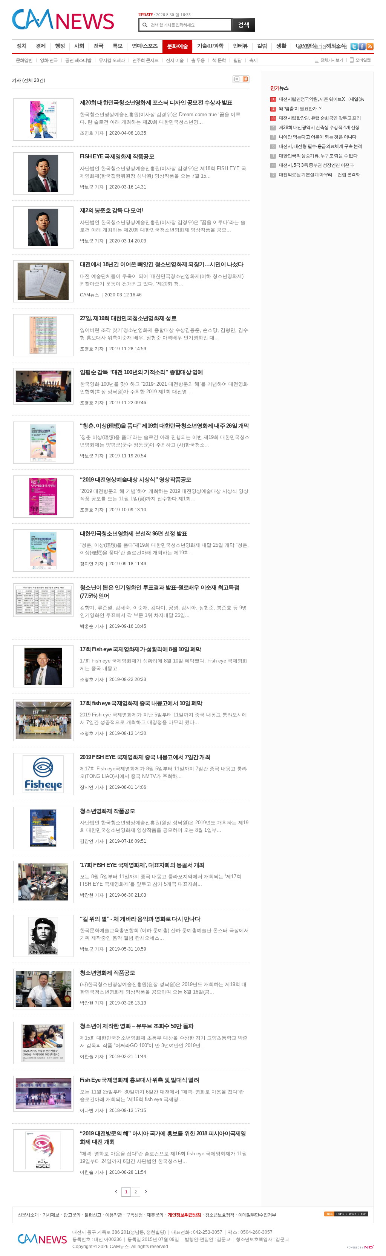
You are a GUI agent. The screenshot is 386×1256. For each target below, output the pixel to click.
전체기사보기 (331, 60)
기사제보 (51, 1215)
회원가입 (339, 46)
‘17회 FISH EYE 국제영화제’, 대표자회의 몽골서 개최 (142, 865)
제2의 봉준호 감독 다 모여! (111, 210)
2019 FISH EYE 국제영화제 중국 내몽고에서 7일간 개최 (145, 757)
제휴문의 (155, 1215)
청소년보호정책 (219, 1215)
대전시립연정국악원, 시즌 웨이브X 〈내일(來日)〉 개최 (321, 100)
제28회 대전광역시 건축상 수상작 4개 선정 (319, 127)
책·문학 (219, 60)
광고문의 (71, 1215)
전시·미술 (175, 60)
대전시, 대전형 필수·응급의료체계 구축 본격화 (320, 147)
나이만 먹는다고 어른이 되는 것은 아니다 (318, 137)
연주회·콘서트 (145, 60)
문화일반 (24, 60)
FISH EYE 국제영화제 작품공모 (117, 156)
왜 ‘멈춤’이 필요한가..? (300, 108)
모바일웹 (363, 60)
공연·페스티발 (78, 60)
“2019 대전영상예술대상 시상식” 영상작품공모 (135, 479)
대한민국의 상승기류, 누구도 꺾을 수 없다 (318, 155)
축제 (253, 60)
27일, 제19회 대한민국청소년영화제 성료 (128, 318)
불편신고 (92, 1215)
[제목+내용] (245, 81)
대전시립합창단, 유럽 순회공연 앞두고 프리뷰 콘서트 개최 (320, 118)
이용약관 (113, 1215)
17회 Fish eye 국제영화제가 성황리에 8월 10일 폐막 (140, 649)
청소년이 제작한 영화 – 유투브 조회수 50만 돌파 (136, 1026)
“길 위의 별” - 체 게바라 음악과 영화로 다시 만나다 (140, 919)
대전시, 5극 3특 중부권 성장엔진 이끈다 (316, 165)
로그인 (320, 46)
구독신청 (134, 1215)
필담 (237, 60)
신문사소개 (28, 1215)
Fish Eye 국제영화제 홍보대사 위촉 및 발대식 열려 (139, 1080)
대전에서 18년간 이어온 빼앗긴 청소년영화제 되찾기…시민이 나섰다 (161, 264)
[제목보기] (237, 81)
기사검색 (243, 25)
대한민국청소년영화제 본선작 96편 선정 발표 (133, 533)
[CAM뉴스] (63, 28)
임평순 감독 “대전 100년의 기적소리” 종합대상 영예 (141, 372)
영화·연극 (49, 60)
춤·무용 (198, 60)
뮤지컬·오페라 (112, 60)
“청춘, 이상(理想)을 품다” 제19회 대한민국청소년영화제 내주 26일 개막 (164, 425)
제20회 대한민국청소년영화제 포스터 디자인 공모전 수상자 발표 (156, 102)
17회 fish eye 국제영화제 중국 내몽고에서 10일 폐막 (141, 703)
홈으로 (303, 46)
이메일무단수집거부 (257, 1215)
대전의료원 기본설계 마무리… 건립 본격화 (319, 174)
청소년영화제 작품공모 (107, 811)
